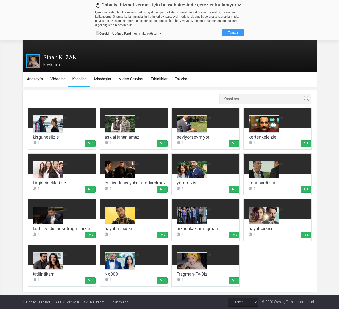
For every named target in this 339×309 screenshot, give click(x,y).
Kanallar (79, 79)
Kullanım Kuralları (36, 302)
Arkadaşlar (102, 79)
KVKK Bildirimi (94, 302)
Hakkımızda (119, 302)
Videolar (57, 79)
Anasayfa (35, 79)
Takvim (181, 79)
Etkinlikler (159, 79)
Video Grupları (131, 79)
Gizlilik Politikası (66, 302)
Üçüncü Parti (121, 33)
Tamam (233, 32)
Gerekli (104, 33)
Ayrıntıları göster (146, 33)
